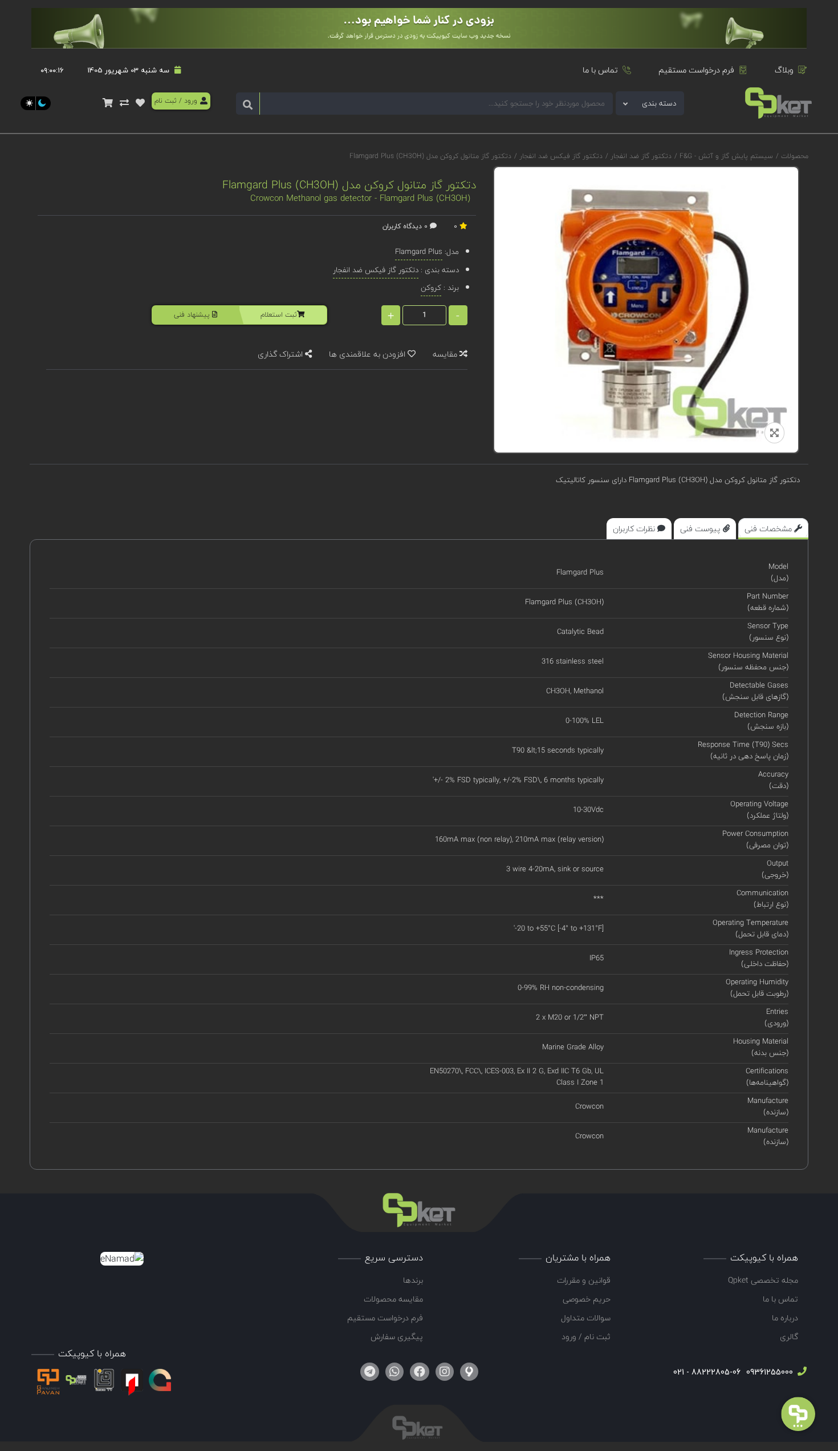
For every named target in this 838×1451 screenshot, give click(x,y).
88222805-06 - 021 (707, 1372)
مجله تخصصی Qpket (763, 1280)
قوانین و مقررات (584, 1280)
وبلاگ (784, 70)
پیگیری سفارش (397, 1336)
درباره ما (785, 1318)
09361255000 (768, 1372)
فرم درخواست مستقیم (696, 70)
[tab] (773, 528)
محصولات (794, 156)
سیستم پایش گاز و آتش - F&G (725, 156)
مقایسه (446, 354)
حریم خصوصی (587, 1299)
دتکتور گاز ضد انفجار (640, 156)
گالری (789, 1336)
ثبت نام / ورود (586, 1336)
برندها (413, 1280)
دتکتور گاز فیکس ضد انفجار (560, 156)
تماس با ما (600, 70)
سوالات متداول (586, 1318)
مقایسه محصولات (393, 1299)
